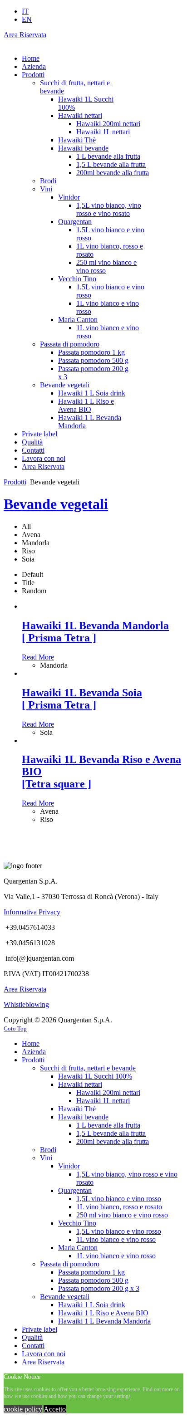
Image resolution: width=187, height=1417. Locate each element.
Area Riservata (25, 35)
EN (27, 19)
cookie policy (23, 1409)
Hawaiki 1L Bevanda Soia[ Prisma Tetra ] (82, 699)
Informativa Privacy (32, 912)
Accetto (55, 1409)
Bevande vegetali (56, 504)
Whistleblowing (26, 1004)
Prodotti (15, 482)
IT (25, 11)
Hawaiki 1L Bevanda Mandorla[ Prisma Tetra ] (95, 632)
